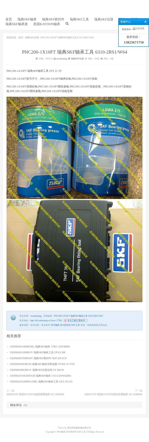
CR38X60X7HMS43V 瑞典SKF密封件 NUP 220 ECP (38, 358)
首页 (8, 19)
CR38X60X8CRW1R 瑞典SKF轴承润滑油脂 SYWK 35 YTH (42, 364)
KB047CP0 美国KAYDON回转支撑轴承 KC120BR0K (113, 394)
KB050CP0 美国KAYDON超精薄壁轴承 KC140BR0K (35, 394)
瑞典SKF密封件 (53, 19)
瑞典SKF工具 (79, 19)
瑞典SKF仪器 (103, 19)
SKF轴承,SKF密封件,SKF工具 (15, 13)
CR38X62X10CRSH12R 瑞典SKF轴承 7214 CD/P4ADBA (40, 375)
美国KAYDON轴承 (46, 24)
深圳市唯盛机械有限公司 (79, 428)
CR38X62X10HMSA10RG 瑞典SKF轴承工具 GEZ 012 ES (41, 381)
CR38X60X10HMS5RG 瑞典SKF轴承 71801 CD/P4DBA (40, 346)
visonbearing (61, 58)
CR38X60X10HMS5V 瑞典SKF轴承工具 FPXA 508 (37, 352)
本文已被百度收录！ (77, 320)
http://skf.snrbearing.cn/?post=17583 (46, 320)
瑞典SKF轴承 (27, 19)
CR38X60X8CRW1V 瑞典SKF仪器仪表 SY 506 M (37, 370)
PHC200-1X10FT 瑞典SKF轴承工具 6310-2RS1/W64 (78, 316)
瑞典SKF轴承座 (16, 24)
